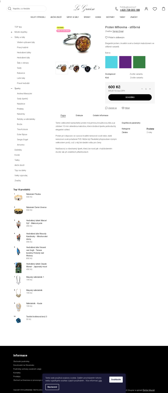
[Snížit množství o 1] (142, 89)
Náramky (21, 114)
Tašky (17, 160)
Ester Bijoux (22, 134)
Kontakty (17, 373)
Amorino (20, 145)
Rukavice (21, 73)
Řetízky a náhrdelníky (26, 119)
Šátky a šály (20, 37)
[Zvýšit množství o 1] (150, 89)
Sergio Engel (22, 139)
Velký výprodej (21, 175)
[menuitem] (38, 17)
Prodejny (16, 376)
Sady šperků (22, 98)
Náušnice (21, 104)
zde (100, 380)
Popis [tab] (63, 115)
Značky (18, 180)
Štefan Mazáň (149, 390)
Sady (19, 68)
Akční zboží (19, 165)
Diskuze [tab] (79, 115)
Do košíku (130, 97)
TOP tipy (18, 27)
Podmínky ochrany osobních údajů (27, 369)
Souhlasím (116, 379)
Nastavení (52, 387)
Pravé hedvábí (23, 83)
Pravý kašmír (22, 47)
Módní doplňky (21, 32)
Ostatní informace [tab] (100, 115)
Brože (19, 124)
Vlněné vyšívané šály (26, 42)
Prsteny (20, 109)
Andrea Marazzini (24, 93)
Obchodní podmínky (21, 361)
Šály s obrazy (23, 63)
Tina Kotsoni (22, 129)
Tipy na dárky (20, 170)
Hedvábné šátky (24, 52)
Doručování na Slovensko (23, 365)
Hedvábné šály (23, 57)
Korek (17, 155)
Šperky (18, 88)
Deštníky (18, 150)
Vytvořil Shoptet (127, 390)
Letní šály (21, 78)
